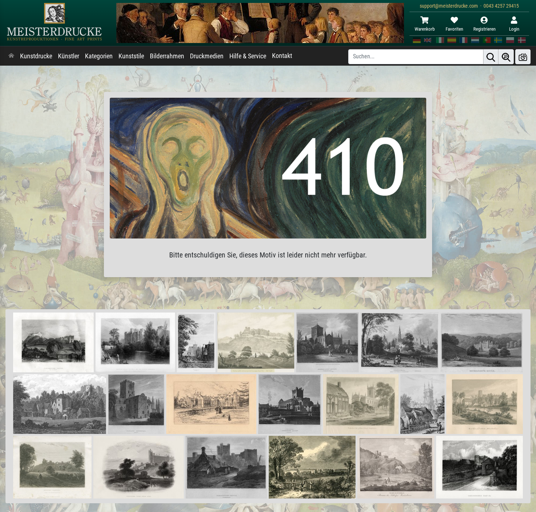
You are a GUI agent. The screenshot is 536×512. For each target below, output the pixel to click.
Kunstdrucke (36, 56)
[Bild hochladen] (523, 56)
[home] (11, 56)
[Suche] (490, 56)
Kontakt (282, 55)
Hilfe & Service (247, 56)
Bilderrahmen (167, 56)
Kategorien (99, 56)
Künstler (68, 56)
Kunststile (131, 56)
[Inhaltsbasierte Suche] (506, 56)
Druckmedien (207, 56)
